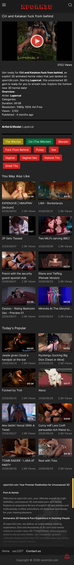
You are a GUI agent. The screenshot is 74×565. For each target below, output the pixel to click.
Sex (53, 149)
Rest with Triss (47, 460)
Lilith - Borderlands (50, 203)
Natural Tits (52, 157)
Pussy (40, 149)
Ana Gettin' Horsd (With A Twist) (18, 427)
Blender (63, 141)
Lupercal (28, 126)
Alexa (42, 390)
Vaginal (10, 157)
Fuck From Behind (17, 149)
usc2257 (17, 551)
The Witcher (13, 141)
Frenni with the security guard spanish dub (17, 275)
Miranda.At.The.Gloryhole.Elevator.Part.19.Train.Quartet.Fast (55, 308)
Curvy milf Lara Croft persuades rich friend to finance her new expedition (53, 428)
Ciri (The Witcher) (39, 141)
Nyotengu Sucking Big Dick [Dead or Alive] (52, 357)
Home (5, 551)
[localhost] (36, 6)
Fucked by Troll (12, 390)
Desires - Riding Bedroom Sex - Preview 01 (18, 310)
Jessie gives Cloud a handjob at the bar (15, 357)
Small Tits (11, 165)
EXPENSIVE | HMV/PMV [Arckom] (17, 205)
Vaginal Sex (29, 157)
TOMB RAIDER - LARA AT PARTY (18, 463)
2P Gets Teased (12, 238)
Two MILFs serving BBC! (54, 238)
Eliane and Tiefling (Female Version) (50, 275)
